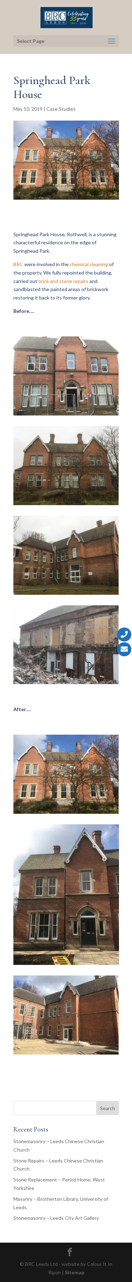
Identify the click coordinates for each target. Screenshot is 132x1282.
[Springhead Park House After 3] (66, 1054)
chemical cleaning (89, 264)
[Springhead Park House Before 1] (66, 415)
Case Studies (61, 109)
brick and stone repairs (63, 281)
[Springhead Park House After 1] (66, 814)
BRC (18, 264)
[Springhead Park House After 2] (66, 965)
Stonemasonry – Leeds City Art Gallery (56, 1218)
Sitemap (74, 1272)
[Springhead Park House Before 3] (66, 595)
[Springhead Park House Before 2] (66, 505)
